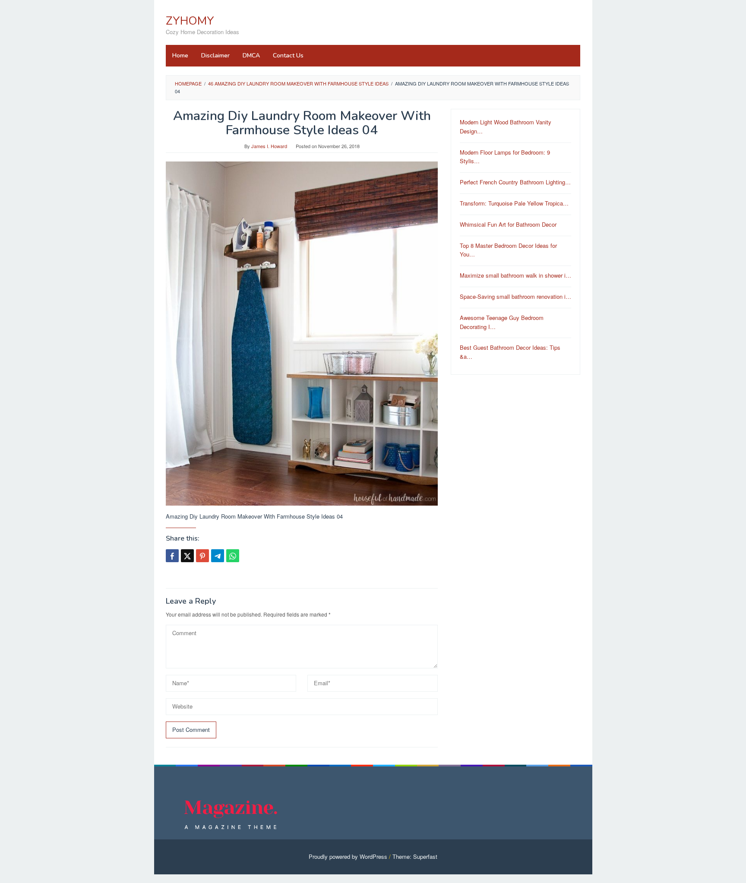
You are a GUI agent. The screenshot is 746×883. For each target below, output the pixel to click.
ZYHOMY (190, 20)
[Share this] (172, 555)
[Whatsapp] (232, 555)
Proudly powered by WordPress (348, 856)
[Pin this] (202, 555)
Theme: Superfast (414, 856)
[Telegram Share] (217, 555)
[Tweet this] (187, 555)
